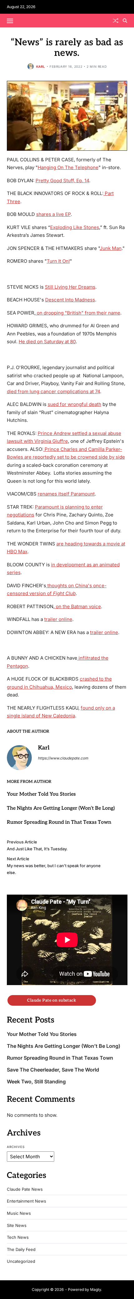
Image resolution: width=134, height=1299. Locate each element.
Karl (40, 66)
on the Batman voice (78, 606)
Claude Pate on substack (51, 1000)
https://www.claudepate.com (63, 758)
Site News (16, 1225)
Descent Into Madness (70, 300)
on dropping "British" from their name (78, 313)
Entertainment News (26, 1201)
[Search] (125, 20)
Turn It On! (58, 261)
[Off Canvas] (10, 21)
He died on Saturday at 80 (47, 341)
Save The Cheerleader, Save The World (53, 1070)
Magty (95, 1289)
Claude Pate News (25, 1189)
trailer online (58, 619)
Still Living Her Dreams (70, 287)
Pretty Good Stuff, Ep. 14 (62, 180)
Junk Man (111, 248)
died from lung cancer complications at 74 (53, 391)
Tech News (18, 1237)
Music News (19, 1213)
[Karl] (19, 757)
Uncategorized (21, 1261)
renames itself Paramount (66, 494)
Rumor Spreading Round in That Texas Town (59, 822)
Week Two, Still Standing (36, 1082)
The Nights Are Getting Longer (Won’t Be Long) (61, 808)
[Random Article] (115, 20)
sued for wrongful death (74, 404)
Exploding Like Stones (74, 227)
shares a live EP (53, 214)
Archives (16, 1147)
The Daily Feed (21, 1249)
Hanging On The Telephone (68, 167)
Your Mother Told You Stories (41, 794)
